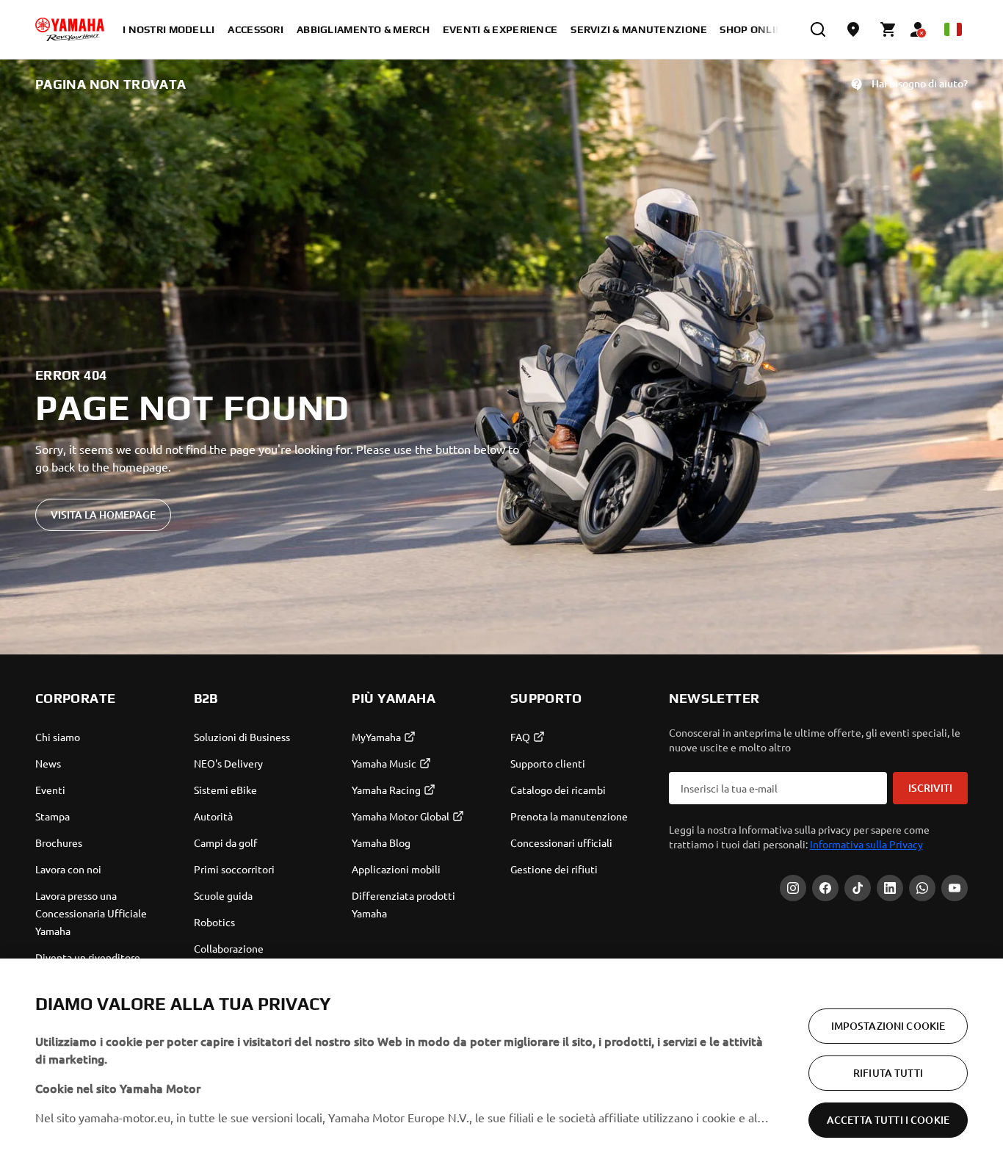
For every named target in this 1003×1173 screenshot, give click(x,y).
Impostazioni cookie (888, 1026)
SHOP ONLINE (755, 29)
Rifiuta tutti (888, 1073)
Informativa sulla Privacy (866, 844)
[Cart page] (888, 29)
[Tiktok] (857, 888)
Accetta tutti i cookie (888, 1120)
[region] (501, 1066)
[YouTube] (954, 888)
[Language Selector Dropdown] (953, 29)
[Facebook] (825, 888)
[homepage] (69, 29)
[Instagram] (793, 888)
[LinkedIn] (890, 888)
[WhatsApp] (922, 888)
